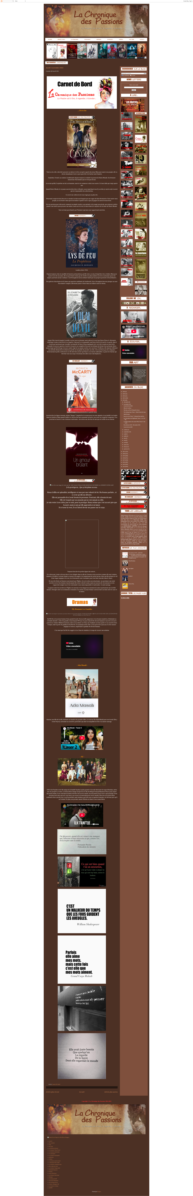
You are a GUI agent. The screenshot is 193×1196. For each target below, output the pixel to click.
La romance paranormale (55, 1160)
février (125, 446)
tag (139, 539)
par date (133, 75)
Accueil (81, 1092)
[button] (81, 509)
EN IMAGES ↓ (110, 39)
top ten (143, 539)
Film (125, 519)
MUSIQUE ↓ (99, 39)
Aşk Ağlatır (131, 568)
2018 (124, 458)
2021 (124, 451)
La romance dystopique (54, 1152)
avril (125, 442)
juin (125, 438)
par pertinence (126, 75)
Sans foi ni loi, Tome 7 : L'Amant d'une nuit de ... (134, 416)
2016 (124, 462)
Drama (123, 518)
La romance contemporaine (55, 1164)
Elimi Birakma (132, 560)
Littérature (127, 526)
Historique (136, 520)
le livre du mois (136, 533)
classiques (128, 530)
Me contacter (52, 1143)
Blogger (99, 1191)
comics (133, 530)
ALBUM (50, 1187)
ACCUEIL (50, 39)
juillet (125, 436)
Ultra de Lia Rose (127, 408)
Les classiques (52, 1153)
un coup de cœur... (141, 541)
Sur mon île (141, 527)
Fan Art (137, 518)
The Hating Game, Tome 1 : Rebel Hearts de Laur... (135, 412)
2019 (124, 455)
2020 (124, 453)
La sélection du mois (53, 1148)
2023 (124, 398)
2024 (124, 396)
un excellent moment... (131, 542)
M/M (139, 526)
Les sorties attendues (142, 524)
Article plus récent (52, 1092)
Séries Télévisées (53, 1173)
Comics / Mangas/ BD (54, 1184)
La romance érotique (53, 1186)
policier (135, 538)
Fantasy (145, 518)
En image (130, 518)
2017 (124, 460)
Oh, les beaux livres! (53, 1182)
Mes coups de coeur (53, 1166)
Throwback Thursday (137, 529)
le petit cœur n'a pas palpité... (135, 536)
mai (125, 440)
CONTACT (142, 39)
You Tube (51, 1146)
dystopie (128, 533)
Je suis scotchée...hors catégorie (137, 521)
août (125, 434)
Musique (145, 526)
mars (125, 444)
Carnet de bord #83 (128, 427)
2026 (124, 391)
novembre (126, 404)
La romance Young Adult (54, 1168)
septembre (126, 431)
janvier (125, 449)
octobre (126, 429)
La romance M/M (53, 1178)
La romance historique (54, 1175)
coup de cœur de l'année (131, 532)
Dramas (50, 1171)
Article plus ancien (111, 1092)
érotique (133, 544)
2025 (124, 393)
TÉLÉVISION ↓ (87, 39)
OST (135, 527)
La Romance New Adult (54, 1162)
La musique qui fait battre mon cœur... (131, 522)
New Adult (126, 527)
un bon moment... (126, 541)
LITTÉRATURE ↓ (75, 39)
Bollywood (133, 515)
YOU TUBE (131, 39)
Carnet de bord (56, 1084)
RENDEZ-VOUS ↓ (61, 39)
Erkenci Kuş (131, 583)
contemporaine (142, 530)
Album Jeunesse (124, 515)
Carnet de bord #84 (128, 406)
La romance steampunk (54, 1155)
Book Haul (139, 515)
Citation (141, 517)
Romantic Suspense (53, 1169)
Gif (130, 519)
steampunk (134, 539)
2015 (124, 464)
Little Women (127, 414)
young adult (124, 544)
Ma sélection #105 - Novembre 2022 (132, 425)
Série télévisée (125, 529)
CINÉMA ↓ (121, 39)
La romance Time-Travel (54, 1150)
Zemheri (130, 576)
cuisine (141, 532)
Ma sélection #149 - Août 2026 (136, 552)
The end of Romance (53, 1180)
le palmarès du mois (132, 535)
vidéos (143, 542)
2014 (124, 466)
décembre (126, 402)
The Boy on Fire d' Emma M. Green (132, 410)
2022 (124, 400)
